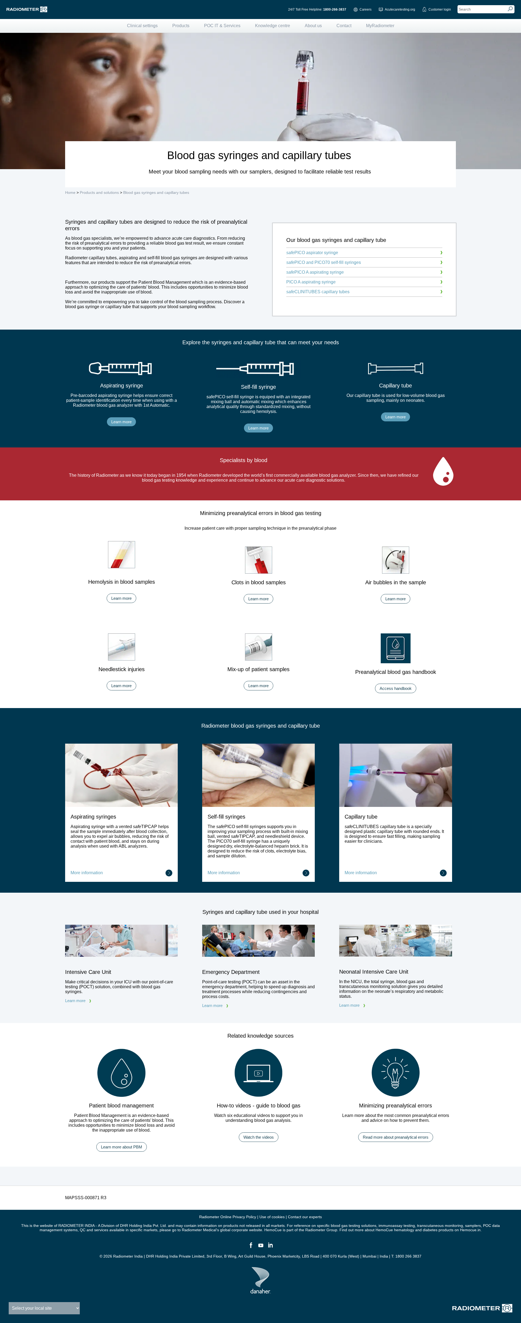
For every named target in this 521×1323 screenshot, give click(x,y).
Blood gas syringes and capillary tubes (156, 192)
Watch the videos (258, 1137)
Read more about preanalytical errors (395, 1137)
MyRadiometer (380, 25)
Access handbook (396, 688)
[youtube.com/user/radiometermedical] (260, 1247)
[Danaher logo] (260, 1291)
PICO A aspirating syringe (315, 272)
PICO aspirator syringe (312, 252)
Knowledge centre (272, 25)
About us (313, 25)
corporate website (246, 1230)
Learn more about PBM (121, 1147)
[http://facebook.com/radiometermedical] (251, 1247)
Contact (343, 25)
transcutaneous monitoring (440, 1225)
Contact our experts (305, 1217)
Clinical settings (142, 25)
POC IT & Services (222, 25)
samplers (473, 1225)
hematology (404, 1230)
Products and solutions (99, 192)
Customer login (439, 9)
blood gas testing (345, 1225)
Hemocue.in (470, 1230)
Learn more (121, 421)
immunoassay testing (397, 1225)
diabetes (430, 1230)
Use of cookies (272, 1217)
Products (180, 25)
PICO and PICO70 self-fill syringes (323, 262)
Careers (365, 9)
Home (70, 192)
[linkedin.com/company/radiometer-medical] (270, 1247)
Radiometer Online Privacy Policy (227, 1217)
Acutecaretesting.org (400, 9)
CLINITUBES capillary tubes (318, 291)
